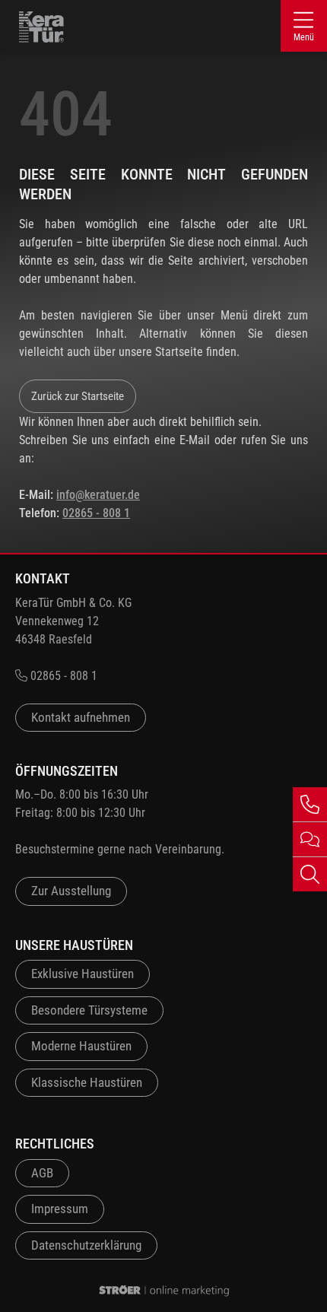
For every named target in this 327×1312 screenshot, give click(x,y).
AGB (42, 1172)
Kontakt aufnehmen (80, 717)
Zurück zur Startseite (77, 396)
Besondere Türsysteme (89, 1010)
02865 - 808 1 (96, 513)
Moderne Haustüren (81, 1045)
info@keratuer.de (98, 495)
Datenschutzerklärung (86, 1245)
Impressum (59, 1208)
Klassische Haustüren (86, 1082)
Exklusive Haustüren (82, 973)
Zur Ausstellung (71, 890)
